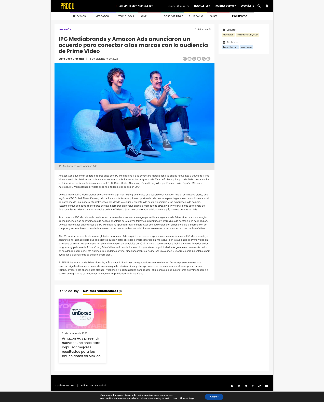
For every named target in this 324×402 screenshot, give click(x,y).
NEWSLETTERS (202, 5)
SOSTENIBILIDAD (173, 16)
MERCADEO (102, 16)
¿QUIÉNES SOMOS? (225, 5)
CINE (143, 16)
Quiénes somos (65, 385)
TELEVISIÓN (79, 16)
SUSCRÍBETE (247, 5)
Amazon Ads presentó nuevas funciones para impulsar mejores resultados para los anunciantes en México (81, 347)
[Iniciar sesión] (267, 6)
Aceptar (214, 396)
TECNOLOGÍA (126, 16)
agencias (228, 34)
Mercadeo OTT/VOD (247, 34)
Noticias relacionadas (102, 291)
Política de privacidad (93, 385)
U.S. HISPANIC (195, 16)
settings (189, 398)
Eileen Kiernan (230, 47)
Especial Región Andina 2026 (135, 5)
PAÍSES (213, 16)
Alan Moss (246, 47)
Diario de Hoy (69, 291)
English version (202, 29)
